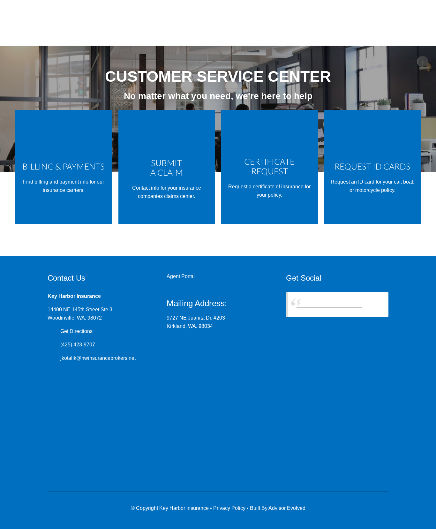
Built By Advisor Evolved (277, 508)
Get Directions (76, 331)
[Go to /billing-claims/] (63, 167)
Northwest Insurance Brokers (329, 304)
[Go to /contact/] (166, 167)
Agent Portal (181, 276)
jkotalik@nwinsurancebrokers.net (98, 358)
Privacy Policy (229, 508)
